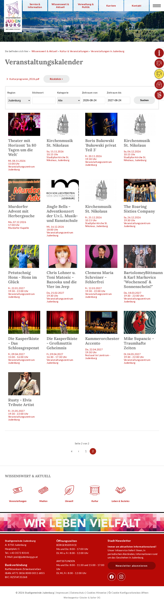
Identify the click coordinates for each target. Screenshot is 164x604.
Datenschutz (77, 592)
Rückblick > (56, 78)
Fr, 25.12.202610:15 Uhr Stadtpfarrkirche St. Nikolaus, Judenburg (98, 215)
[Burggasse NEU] (159, 63)
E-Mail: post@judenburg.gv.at (21, 556)
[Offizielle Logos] (159, 95)
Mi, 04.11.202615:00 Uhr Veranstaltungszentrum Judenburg (22, 154)
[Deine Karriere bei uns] (159, 84)
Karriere (111, 5)
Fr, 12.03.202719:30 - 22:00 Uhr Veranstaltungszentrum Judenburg (99, 284)
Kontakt (136, 5)
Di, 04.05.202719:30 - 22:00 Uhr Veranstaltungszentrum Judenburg (139, 350)
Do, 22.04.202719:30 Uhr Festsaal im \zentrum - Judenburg (102, 348)
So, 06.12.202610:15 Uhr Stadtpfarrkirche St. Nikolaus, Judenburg (137, 150)
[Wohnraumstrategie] (159, 53)
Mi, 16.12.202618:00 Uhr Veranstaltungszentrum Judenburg (62, 220)
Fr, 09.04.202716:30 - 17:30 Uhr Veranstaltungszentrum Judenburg (62, 350)
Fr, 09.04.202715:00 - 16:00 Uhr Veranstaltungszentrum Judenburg (23, 350)
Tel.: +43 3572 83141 (17, 552)
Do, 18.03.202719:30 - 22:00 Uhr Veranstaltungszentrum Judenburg (141, 286)
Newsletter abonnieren (132, 565)
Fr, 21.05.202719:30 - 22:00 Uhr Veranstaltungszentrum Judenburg (21, 409)
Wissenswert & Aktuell (60, 6)
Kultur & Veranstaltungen (74, 51)
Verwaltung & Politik (86, 6)
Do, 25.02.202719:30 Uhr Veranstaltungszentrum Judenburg (62, 286)
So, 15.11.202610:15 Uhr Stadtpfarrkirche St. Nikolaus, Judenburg (60, 150)
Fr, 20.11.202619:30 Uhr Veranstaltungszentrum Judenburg (100, 152)
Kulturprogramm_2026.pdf (24, 78)
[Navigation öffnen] (157, 5)
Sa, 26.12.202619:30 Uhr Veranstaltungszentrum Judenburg (139, 215)
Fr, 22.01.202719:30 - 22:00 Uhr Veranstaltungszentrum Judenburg (22, 284)
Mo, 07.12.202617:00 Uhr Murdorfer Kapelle (21, 216)
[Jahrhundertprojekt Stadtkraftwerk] (159, 74)
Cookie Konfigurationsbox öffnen (129, 592)
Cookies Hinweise (97, 592)
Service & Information (35, 6)
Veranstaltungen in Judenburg (107, 51)
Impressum (62, 592)
